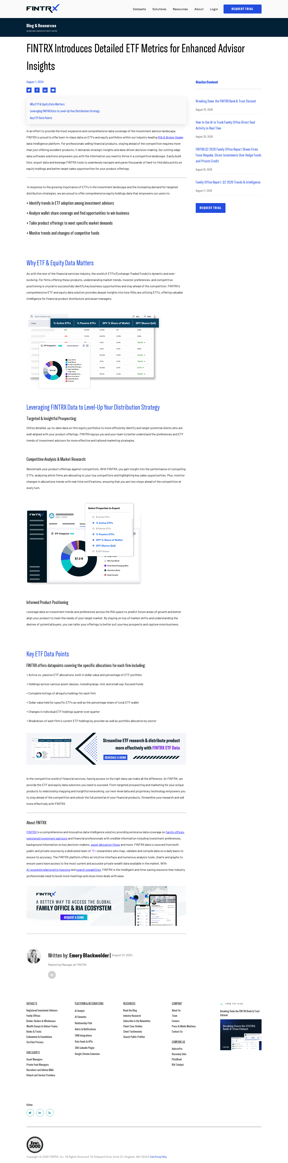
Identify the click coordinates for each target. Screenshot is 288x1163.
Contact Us (177, 1031)
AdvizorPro (177, 1048)
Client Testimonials (132, 1031)
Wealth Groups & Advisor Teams (42, 1026)
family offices (175, 832)
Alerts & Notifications (85, 1029)
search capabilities (88, 869)
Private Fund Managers (37, 1064)
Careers (175, 1021)
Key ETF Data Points (41, 118)
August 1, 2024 (35, 82)
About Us (176, 1010)
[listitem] (106, 150)
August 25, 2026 (204, 109)
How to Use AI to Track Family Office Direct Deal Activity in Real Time (225, 125)
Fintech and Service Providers (40, 1075)
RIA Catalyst (178, 1064)
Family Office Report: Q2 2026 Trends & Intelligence (228, 182)
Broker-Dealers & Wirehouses (41, 1021)
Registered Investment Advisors (42, 1010)
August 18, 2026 (204, 169)
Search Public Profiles (134, 1036)
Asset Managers (34, 1059)
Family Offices (33, 1015)
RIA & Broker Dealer (170, 137)
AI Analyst (80, 1010)
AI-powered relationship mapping (48, 869)
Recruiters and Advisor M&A (40, 1070)
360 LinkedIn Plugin (84, 1047)
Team (174, 1015)
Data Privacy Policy (158, 1156)
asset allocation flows (105, 844)
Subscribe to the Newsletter (136, 1021)
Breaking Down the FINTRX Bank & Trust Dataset (226, 100)
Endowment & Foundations (39, 1036)
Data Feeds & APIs (84, 1041)
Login (214, 9)
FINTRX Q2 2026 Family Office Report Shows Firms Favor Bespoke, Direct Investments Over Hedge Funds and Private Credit (228, 155)
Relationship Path (83, 1023)
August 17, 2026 (204, 190)
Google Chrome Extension (87, 1053)
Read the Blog (130, 1010)
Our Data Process (34, 1042)
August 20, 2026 (204, 136)
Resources (180, 9)
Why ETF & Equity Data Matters (47, 104)
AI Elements (80, 1016)
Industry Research (132, 1015)
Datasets (139, 9)
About (199, 9)
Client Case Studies (132, 1026)
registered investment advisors (46, 838)
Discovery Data (179, 1054)
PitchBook (177, 1059)
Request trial (211, 208)
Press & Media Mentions (184, 1026)
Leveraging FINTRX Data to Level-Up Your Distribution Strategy (65, 111)
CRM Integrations (83, 1035)
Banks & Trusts (34, 1031)
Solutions (159, 9)
